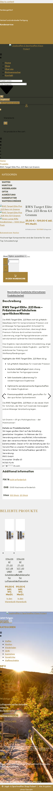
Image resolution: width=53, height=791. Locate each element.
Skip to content (7, 1)
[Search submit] (2, 96)
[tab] (13, 292)
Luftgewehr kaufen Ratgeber (14, 704)
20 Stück (24, 495)
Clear (28, 256)
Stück (5, 256)
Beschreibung (13, 291)
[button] (26, 56)
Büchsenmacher (7, 710)
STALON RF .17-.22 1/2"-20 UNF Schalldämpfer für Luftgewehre (23, 570)
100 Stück (14, 495)
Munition (16, 233)
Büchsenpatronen (6, 233)
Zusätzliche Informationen (33, 291)
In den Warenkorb (15, 278)
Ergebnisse (5, 100)
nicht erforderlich (18, 479)
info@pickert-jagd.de (8, 43)
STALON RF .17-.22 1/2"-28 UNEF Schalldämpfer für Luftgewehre (12, 570)
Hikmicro (4, 707)
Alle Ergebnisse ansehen (10, 103)
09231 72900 (5, 33)
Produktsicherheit (15, 295)
